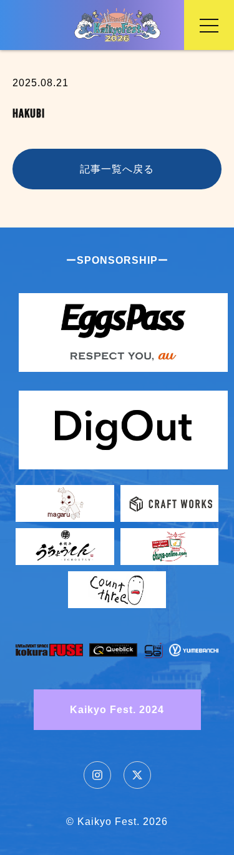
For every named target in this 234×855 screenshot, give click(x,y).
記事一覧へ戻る (117, 169)
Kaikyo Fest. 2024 (117, 709)
